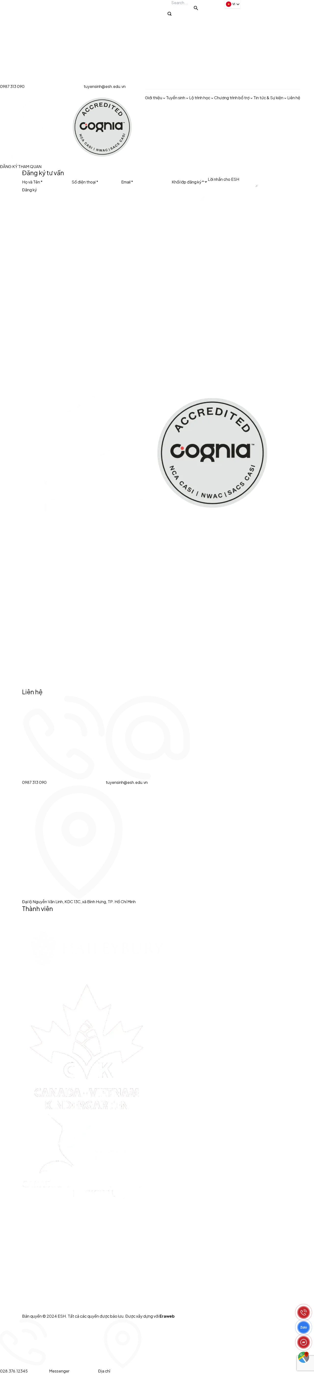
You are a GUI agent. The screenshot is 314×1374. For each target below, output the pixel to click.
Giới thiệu (153, 97)
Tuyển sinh (175, 97)
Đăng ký (29, 189)
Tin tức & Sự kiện (268, 97)
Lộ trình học (199, 97)
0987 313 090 (12, 86)
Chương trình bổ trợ (231, 97)
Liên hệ (293, 97)
